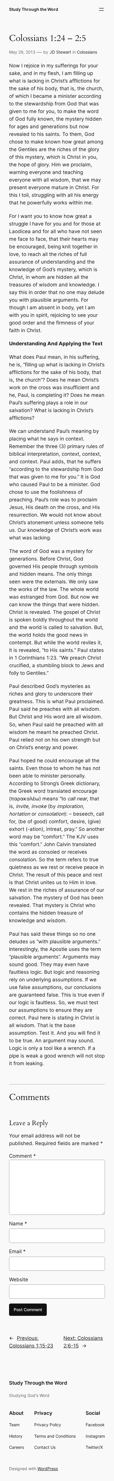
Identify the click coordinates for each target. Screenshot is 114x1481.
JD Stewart (60, 51)
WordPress (47, 1468)
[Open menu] (101, 9)
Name (18, 1224)
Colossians (87, 51)
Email (17, 1251)
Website (18, 1279)
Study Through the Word (33, 9)
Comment (22, 1156)
